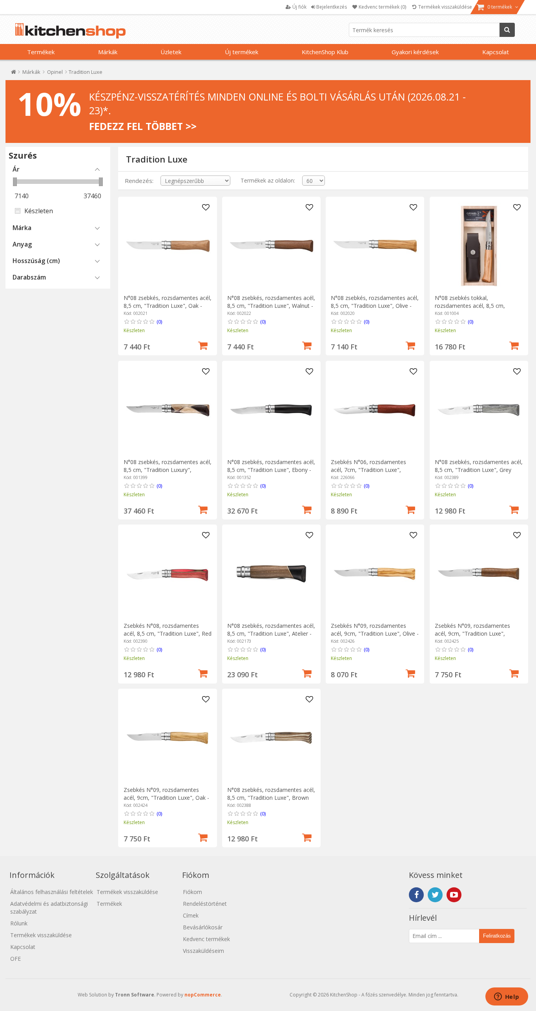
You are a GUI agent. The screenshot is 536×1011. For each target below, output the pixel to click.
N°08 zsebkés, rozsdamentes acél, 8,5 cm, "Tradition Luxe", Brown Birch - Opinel (271, 797)
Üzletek (170, 52)
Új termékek (241, 52)
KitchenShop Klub (325, 52)
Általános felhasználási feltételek (51, 892)
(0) (159, 321)
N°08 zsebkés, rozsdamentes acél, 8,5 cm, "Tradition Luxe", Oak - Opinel (167, 305)
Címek (191, 915)
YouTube (454, 894)
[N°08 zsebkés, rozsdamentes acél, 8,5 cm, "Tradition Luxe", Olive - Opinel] (375, 246)
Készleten (38, 211)
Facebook (416, 894)
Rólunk (18, 923)
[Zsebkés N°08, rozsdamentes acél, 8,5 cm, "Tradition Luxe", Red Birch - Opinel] (168, 574)
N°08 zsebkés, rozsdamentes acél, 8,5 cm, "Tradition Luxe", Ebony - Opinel (271, 469)
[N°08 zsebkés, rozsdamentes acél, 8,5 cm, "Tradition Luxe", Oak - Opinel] (168, 246)
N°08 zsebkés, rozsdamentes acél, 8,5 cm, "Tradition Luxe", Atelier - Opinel (271, 633)
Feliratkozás (497, 936)
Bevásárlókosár (202, 927)
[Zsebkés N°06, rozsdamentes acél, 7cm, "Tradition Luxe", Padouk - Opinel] (375, 410)
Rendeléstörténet (205, 903)
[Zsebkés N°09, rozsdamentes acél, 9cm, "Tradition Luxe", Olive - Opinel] (375, 574)
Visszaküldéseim (203, 950)
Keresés (507, 30)
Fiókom (192, 892)
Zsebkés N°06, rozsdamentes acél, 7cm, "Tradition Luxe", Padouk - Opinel (368, 469)
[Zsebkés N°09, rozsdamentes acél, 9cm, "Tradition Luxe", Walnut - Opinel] (479, 574)
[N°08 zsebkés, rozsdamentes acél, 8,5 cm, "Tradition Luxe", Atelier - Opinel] (271, 574)
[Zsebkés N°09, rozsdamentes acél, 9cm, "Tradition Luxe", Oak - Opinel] (168, 738)
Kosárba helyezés (203, 344)
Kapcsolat (495, 52)
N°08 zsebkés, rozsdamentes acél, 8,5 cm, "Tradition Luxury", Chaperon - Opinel (167, 469)
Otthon (13, 73)
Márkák (107, 52)
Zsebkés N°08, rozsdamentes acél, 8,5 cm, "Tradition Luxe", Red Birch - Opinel (167, 633)
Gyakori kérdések (415, 52)
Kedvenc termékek (206, 939)
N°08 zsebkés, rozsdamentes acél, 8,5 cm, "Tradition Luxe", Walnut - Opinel (271, 305)
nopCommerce (202, 994)
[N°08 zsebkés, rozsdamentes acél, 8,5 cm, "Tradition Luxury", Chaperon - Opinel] (168, 410)
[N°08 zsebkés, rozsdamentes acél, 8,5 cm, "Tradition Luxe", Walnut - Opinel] (271, 246)
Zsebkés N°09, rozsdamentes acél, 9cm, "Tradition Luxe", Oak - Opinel (166, 797)
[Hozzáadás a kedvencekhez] (205, 208)
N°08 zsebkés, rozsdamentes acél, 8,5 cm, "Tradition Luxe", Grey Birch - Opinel (479, 469)
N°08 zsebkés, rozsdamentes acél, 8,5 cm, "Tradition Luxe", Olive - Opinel (375, 305)
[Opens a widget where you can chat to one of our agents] (506, 997)
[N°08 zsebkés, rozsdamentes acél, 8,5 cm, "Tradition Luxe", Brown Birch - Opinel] (271, 738)
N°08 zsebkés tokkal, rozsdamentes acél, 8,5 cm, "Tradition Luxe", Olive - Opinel (474, 305)
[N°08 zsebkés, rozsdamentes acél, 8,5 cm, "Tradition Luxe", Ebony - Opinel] (271, 410)
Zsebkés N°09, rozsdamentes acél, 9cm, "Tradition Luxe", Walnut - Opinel (472, 633)
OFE (15, 958)
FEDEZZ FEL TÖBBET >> (143, 126)
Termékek (41, 52)
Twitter (435, 894)
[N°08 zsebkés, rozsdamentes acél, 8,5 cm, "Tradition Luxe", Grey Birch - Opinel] (479, 410)
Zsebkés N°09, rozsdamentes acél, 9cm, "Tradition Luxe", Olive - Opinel (375, 633)
